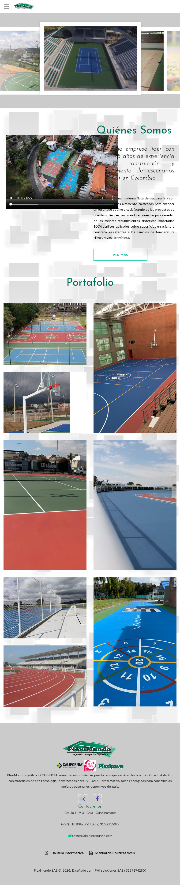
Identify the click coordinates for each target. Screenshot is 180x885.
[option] (90, 60)
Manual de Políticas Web (114, 853)
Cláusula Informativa (66, 853)
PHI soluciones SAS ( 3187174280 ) (120, 870)
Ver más (120, 255)
